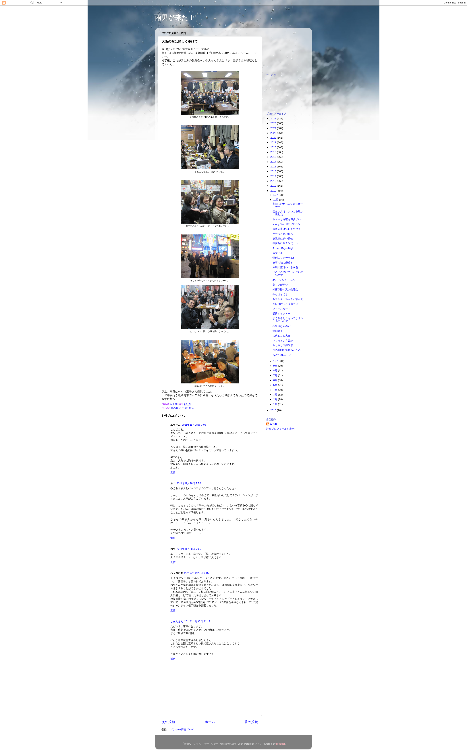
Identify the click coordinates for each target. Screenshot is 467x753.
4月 (275, 390)
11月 (276, 199)
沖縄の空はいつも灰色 (285, 267)
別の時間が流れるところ (287, 350)
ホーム (210, 722)
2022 (273, 137)
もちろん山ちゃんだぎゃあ (288, 299)
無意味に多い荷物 (283, 238)
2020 (273, 147)
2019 (273, 152)
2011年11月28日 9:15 (196, 573)
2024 (273, 128)
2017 (273, 161)
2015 (273, 171)
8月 (275, 370)
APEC (273, 424)
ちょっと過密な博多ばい (287, 219)
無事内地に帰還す (283, 262)
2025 (273, 123)
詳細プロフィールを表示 (280, 428)
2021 (273, 142)
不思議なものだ (281, 326)
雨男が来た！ (175, 17)
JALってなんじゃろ (284, 280)
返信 (172, 472)
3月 (275, 394)
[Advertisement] (284, 49)
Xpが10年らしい (282, 355)
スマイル (278, 253)
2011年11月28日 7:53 (189, 483)
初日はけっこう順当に (285, 304)
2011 (273, 190)
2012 (273, 185)
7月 (275, 375)
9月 (275, 365)
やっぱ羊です (280, 294)
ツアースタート (281, 308)
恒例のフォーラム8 (283, 257)
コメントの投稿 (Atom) (181, 729)
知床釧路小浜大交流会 (285, 289)
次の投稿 (168, 722)
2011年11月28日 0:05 (194, 424)
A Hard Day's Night (283, 248)
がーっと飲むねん (283, 233)
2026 (273, 118)
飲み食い (176, 408)
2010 (273, 410)
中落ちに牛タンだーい (285, 243)
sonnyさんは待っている (286, 224)
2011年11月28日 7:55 (189, 549)
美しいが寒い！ (281, 284)
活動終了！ (279, 331)
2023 (273, 133)
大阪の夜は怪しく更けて (287, 229)
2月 (275, 399)
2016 (273, 166)
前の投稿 (251, 722)
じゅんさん (176, 621)
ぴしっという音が (283, 340)
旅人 (191, 408)
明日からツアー (281, 313)
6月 (275, 380)
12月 (276, 195)
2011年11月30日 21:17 (197, 621)
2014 (273, 176)
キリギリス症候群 (283, 345)
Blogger (280, 743)
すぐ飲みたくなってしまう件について (288, 320)
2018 (273, 157)
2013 (273, 181)
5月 (275, 385)
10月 (276, 361)
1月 (275, 404)
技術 (185, 408)
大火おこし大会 (281, 335)
